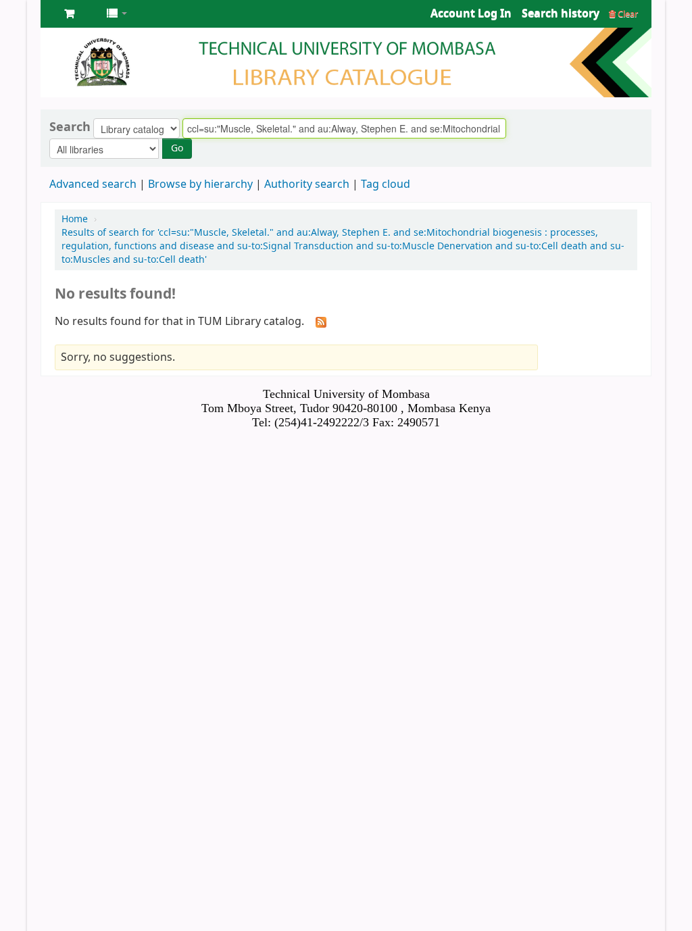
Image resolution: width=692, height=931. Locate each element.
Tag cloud (385, 184)
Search (70, 127)
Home (74, 219)
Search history (560, 13)
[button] (69, 13)
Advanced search (93, 184)
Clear (627, 13)
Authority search (306, 184)
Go (177, 148)
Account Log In (471, 13)
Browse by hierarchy (200, 184)
